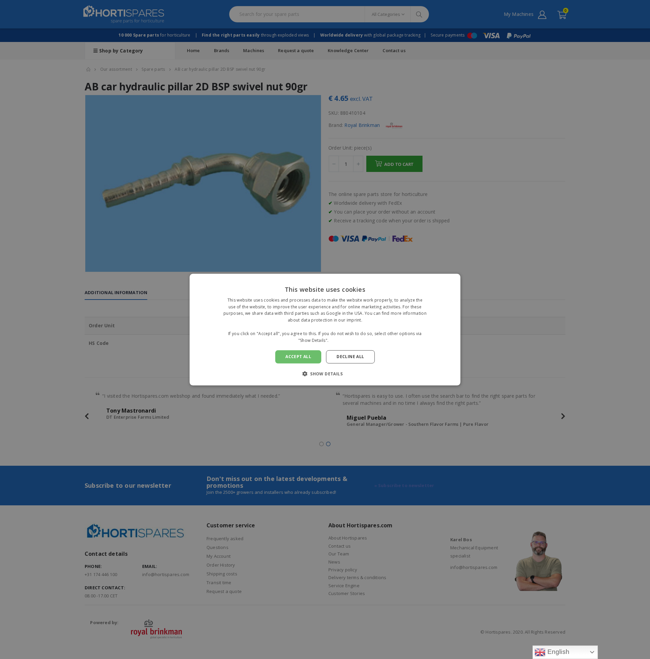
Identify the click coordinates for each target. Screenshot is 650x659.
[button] (325, 373)
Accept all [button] (298, 356)
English (557, 651)
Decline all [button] (350, 356)
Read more (341, 340)
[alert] (325, 329)
